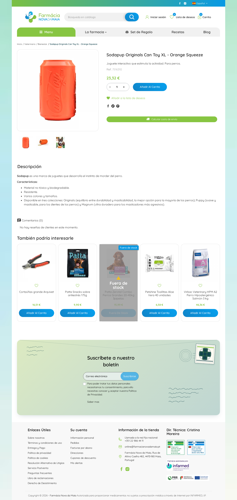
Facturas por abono (81, 447)
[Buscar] (132, 17)
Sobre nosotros (36, 437)
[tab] (29, 166)
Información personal (82, 437)
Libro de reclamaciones (40, 478)
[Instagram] (185, 3)
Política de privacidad (39, 452)
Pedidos (74, 442)
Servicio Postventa (38, 468)
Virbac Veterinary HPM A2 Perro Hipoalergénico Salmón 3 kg (200, 295)
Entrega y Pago (36, 447)
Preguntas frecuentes (40, 473)
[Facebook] (180, 3)
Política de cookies (38, 458)
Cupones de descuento (83, 458)
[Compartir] (108, 106)
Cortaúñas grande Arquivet (36, 292)
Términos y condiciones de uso (45, 442)
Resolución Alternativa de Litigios (46, 463)
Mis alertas (76, 463)
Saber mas (93, 401)
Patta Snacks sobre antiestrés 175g (77, 293)
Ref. (109, 69)
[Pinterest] (117, 106)
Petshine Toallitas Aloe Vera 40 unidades (159, 293)
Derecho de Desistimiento (42, 483)
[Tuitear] (113, 106)
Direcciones (76, 452)
